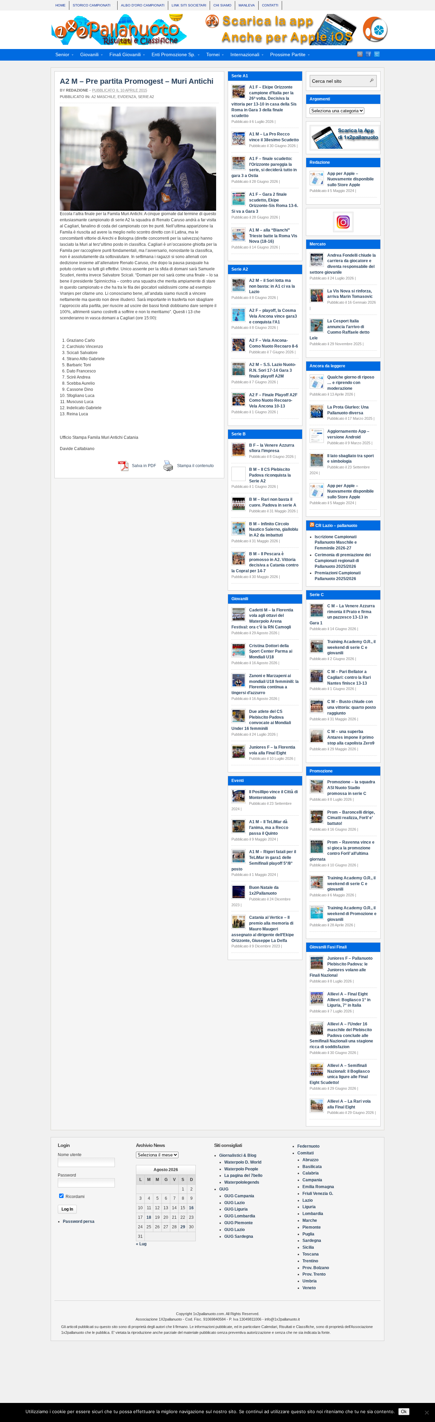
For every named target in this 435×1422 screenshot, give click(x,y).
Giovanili (87, 56)
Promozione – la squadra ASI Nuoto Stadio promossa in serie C (351, 788)
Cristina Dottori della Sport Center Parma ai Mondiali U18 (270, 651)
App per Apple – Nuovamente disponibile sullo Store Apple (350, 179)
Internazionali (242, 56)
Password (67, 1175)
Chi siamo (222, 5)
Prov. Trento (314, 1274)
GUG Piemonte (238, 1222)
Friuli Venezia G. (317, 1193)
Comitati (305, 1153)
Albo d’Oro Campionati (142, 5)
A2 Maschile (103, 97)
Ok (404, 1411)
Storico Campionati (89, 6)
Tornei (211, 56)
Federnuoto (308, 1146)
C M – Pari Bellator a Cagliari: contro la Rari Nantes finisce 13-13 (349, 677)
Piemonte (311, 1227)
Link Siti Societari (189, 5)
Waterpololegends (241, 1182)
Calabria (310, 1173)
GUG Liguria (236, 1209)
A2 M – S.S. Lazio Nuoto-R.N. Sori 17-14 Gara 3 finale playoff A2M (272, 370)
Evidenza (127, 97)
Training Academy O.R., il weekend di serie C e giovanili (351, 647)
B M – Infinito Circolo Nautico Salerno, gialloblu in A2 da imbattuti (273, 530)
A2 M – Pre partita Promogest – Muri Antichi (136, 81)
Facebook (368, 54)
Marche (309, 1220)
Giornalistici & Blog (237, 1155)
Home (60, 5)
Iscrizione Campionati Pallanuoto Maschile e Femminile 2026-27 (336, 542)
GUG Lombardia (239, 1216)
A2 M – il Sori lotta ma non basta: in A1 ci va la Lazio (272, 286)
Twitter (376, 54)
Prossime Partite (286, 56)
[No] (426, 1412)
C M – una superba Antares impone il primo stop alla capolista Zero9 (351, 737)
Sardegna (311, 1240)
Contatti (270, 5)
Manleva (247, 5)
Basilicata (312, 1166)
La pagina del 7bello (243, 1175)
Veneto (309, 1287)
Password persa (78, 1221)
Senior (60, 56)
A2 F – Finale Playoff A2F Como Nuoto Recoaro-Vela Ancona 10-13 (273, 401)
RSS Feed (359, 54)
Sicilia (308, 1247)
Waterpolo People (241, 1169)
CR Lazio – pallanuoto (336, 525)
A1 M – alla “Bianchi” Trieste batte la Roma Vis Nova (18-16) (273, 236)
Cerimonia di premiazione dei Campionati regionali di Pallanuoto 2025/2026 (343, 561)
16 (191, 1207)
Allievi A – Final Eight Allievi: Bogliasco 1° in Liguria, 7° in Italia (348, 1000)
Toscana (310, 1254)
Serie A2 (146, 97)
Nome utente (70, 1154)
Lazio (307, 1200)
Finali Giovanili (123, 56)
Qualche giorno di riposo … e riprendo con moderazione (350, 383)
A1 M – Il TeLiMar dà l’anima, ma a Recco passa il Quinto (268, 827)
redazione (77, 90)
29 (182, 1227)
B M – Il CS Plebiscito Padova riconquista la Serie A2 (270, 475)
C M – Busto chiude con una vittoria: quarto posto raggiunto (351, 707)
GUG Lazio (234, 1202)
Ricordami (75, 1196)
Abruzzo (310, 1159)
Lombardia (312, 1213)
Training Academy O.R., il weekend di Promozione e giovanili (352, 914)
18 (148, 1217)
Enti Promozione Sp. (171, 56)
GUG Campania (239, 1196)
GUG (223, 1189)
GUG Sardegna (238, 1236)
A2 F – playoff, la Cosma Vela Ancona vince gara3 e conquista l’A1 (273, 316)
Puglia (308, 1234)
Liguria (309, 1206)
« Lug (141, 1244)
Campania (312, 1180)
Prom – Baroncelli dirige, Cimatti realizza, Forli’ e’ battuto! (351, 818)
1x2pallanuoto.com (221, 29)
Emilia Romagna (318, 1186)
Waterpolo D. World (242, 1162)
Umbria (309, 1281)
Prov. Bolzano (315, 1267)
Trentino (310, 1261)
